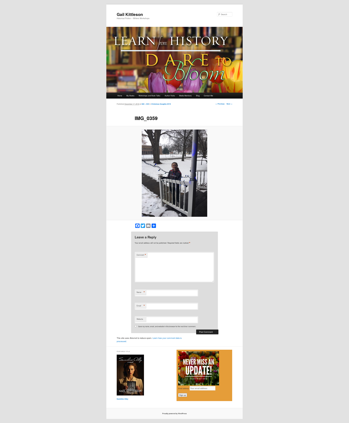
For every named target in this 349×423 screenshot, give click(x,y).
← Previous (220, 104)
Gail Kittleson (130, 14)
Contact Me (208, 95)
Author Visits (170, 95)
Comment (141, 255)
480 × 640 (145, 104)
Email (141, 306)
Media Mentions (185, 95)
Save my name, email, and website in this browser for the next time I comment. (167, 326)
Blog (198, 95)
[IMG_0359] (174, 173)
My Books (130, 95)
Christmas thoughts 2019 (161, 104)
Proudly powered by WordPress (174, 413)
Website (140, 319)
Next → (229, 104)
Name (141, 292)
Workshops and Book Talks (149, 95)
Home (119, 95)
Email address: (184, 388)
